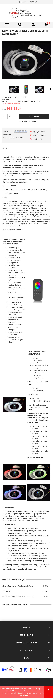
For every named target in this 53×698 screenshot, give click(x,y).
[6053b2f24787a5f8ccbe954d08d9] (14, 89)
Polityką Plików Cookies (14, 691)
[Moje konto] (33, 25)
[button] (6, 25)
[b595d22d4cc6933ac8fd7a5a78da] (27, 89)
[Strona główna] (26, 12)
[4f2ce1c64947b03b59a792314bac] (39, 89)
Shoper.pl (17, 683)
